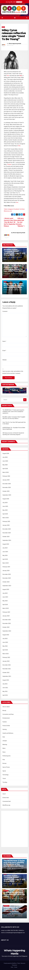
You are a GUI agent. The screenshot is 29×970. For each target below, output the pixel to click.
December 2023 (7, 574)
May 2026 (5, 464)
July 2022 (5, 638)
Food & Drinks (6, 725)
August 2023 (6, 589)
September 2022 (7, 631)
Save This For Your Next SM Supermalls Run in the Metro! (14, 894)
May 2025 (5, 510)
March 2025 (6, 517)
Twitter (5, 209)
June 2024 (5, 551)
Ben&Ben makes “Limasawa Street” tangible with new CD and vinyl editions (14, 252)
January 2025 (6, 525)
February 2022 (6, 657)
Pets (4, 759)
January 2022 (6, 661)
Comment (4, 311)
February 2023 (6, 612)
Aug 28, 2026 (8, 868)
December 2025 (7, 483)
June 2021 (5, 687)
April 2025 (5, 514)
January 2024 (6, 570)
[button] (26, 17)
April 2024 (5, 559)
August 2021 (6, 680)
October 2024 (6, 536)
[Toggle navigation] (14, 18)
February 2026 (6, 476)
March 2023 (6, 608)
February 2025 (6, 521)
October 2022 (6, 627)
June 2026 (5, 461)
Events (15, 967)
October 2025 (6, 491)
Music (5, 281)
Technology (5, 774)
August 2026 (6, 453)
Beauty (4, 710)
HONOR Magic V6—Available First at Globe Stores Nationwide (13, 909)
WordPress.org (6, 805)
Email (4, 350)
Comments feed (7, 801)
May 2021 (5, 691)
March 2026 (6, 472)
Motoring (5, 744)
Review (4, 763)
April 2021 (5, 695)
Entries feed (6, 797)
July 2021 (5, 683)
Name (4, 341)
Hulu (19, 145)
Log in (4, 793)
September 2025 (7, 495)
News (4, 752)
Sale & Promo (6, 767)
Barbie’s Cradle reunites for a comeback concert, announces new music (14, 285)
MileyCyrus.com (8, 211)
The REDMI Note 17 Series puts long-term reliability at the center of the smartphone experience (13, 411)
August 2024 (6, 544)
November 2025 (7, 487)
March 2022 (6, 653)
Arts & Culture (6, 706)
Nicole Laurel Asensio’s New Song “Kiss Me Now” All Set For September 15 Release (10, 222)
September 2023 (7, 585)
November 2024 (7, 532)
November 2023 (7, 578)
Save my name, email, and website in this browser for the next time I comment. (12, 372)
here (8, 75)
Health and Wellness (8, 733)
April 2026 (5, 468)
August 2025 (6, 498)
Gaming (5, 729)
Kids (4, 737)
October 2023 (6, 581)
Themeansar (14, 965)
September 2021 (7, 676)
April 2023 (5, 604)
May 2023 (5, 600)
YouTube (22, 209)
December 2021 (7, 665)
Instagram (10, 209)
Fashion (5, 721)
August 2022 (6, 634)
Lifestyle (5, 740)
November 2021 (7, 668)
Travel (4, 778)
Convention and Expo (8, 714)
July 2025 (5, 502)
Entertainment (6, 718)
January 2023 (6, 615)
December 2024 (7, 529)
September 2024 (7, 540)
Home (12, 967)
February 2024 (6, 566)
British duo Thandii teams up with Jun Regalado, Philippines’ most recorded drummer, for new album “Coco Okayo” (14, 267)
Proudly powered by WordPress (10, 963)
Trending (5, 782)
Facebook (16, 209)
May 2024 (5, 555)
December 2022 (7, 619)
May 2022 (5, 646)
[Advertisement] (14, 828)
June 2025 (5, 506)
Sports (4, 771)
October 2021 (6, 672)
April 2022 (5, 649)
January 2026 (6, 480)
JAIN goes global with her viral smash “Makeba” (20, 222)
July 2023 (5, 593)
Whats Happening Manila (15, 43)
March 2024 (6, 563)
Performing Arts (6, 755)
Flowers (9, 164)
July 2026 (5, 457)
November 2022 (7, 623)
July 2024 (5, 547)
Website (4, 359)
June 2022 (5, 642)
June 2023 (5, 597)
